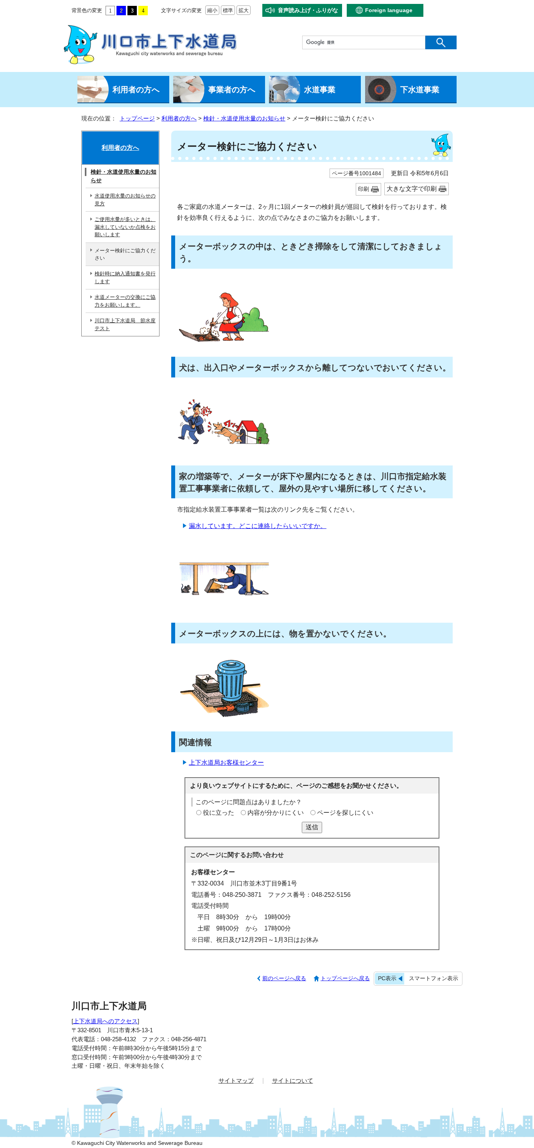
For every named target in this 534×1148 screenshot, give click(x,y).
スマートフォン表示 (433, 978)
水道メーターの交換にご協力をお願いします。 (125, 300)
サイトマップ (236, 1080)
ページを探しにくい (345, 812)
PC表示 (387, 978)
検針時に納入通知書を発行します (125, 277)
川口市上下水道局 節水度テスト (125, 324)
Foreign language (388, 10)
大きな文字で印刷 (412, 188)
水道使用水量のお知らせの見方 (125, 199)
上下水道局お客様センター (226, 762)
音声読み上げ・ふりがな (308, 10)
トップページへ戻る (345, 978)
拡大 (243, 10)
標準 (227, 10)
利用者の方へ (179, 118)
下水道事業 (419, 89)
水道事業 (319, 89)
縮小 (211, 10)
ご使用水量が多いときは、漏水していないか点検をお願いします (125, 226)
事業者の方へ (231, 89)
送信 (312, 827)
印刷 (363, 189)
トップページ (137, 118)
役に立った (218, 812)
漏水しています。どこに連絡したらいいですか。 (257, 526)
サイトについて (292, 1080)
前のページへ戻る (284, 978)
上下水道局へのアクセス (105, 1021)
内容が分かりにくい (275, 812)
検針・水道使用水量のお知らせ (244, 118)
